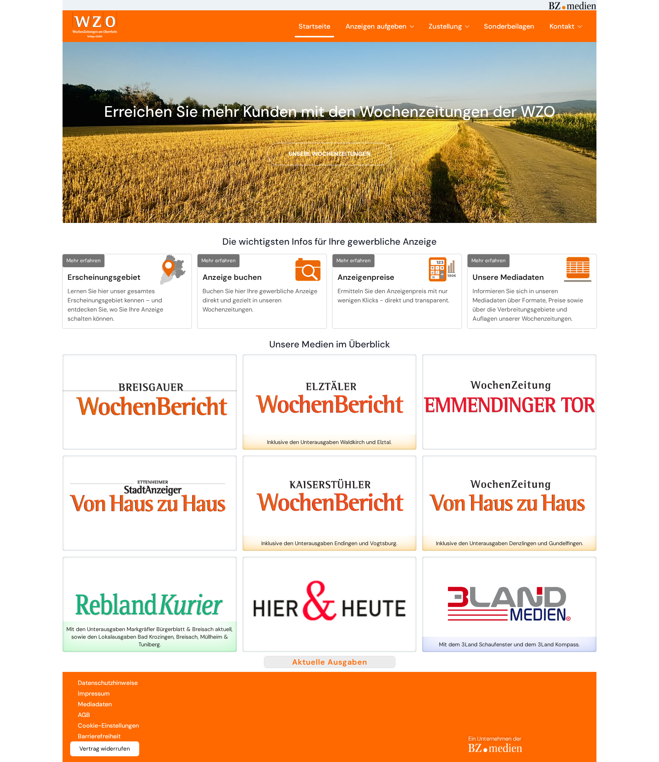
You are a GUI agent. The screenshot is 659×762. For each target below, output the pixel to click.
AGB (84, 715)
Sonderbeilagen (509, 26)
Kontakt (562, 26)
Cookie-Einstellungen (108, 726)
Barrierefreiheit (99, 736)
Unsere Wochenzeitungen (329, 154)
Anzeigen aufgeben (376, 26)
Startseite (314, 26)
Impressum (94, 693)
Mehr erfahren (83, 260)
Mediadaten (95, 704)
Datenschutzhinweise (108, 683)
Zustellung (445, 26)
